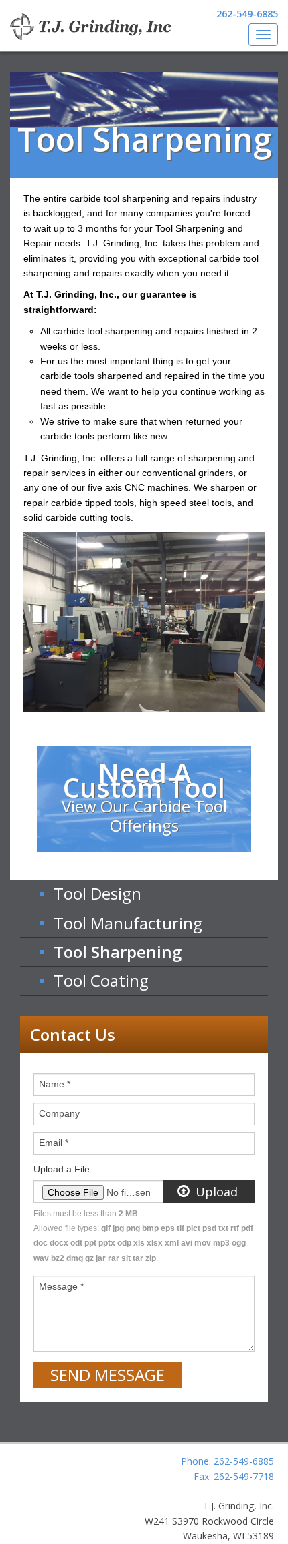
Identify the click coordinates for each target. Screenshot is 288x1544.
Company (59, 1113)
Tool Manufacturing (128, 923)
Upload (215, 1192)
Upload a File (61, 1169)
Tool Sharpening (118, 952)
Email (53, 1142)
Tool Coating (101, 980)
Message (61, 1286)
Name (54, 1084)
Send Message (107, 1375)
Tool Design (97, 893)
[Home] (90, 26)
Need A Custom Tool (144, 795)
